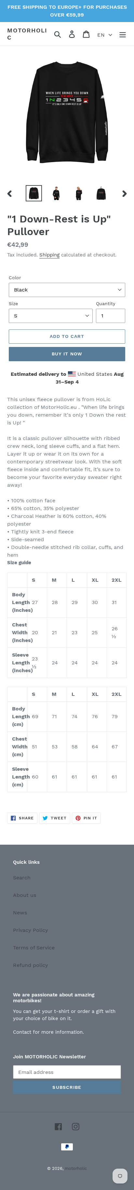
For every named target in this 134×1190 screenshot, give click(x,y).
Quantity (105, 303)
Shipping (49, 255)
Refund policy (30, 965)
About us (24, 895)
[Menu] (122, 34)
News (20, 913)
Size (13, 303)
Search (22, 878)
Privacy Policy (30, 930)
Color (15, 277)
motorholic (27, 34)
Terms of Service (34, 948)
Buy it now (67, 353)
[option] (34, 193)
